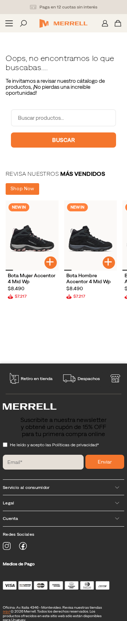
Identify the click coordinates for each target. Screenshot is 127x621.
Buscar (63, 140)
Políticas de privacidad (74, 444)
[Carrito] (118, 23)
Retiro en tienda (37, 378)
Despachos (89, 378)
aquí (7, 611)
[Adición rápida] (50, 262)
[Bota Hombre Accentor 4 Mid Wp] (90, 235)
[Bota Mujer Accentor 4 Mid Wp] (32, 235)
